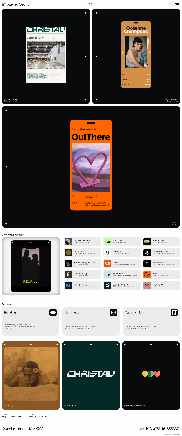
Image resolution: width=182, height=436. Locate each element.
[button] (176, 4)
